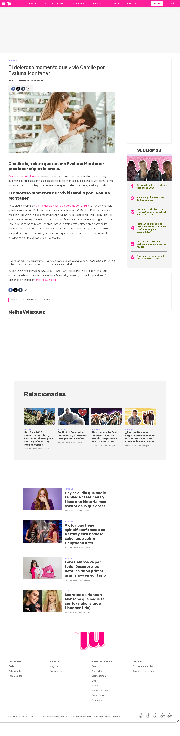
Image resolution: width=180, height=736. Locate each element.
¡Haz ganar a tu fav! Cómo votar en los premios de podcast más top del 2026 (104, 437)
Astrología (130, 3)
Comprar (157, 3)
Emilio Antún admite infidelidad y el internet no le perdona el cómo (73, 435)
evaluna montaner (30, 300)
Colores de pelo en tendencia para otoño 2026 (151, 186)
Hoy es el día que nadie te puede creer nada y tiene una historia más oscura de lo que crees (85, 499)
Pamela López (43, 449)
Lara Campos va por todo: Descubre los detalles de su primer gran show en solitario (85, 569)
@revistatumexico (46, 279)
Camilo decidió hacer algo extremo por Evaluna (63, 205)
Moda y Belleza (100, 3)
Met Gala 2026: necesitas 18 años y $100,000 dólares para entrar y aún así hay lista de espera (38, 438)
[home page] (9, 3)
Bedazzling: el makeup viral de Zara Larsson (150, 198)
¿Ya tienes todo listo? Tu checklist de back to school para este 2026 (151, 212)
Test (45, 3)
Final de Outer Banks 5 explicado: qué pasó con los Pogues (151, 244)
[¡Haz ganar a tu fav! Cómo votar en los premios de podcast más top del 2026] (106, 416)
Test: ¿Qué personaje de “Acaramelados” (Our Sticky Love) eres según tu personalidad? (151, 227)
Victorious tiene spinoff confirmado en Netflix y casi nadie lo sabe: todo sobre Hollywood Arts (85, 534)
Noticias (12, 60)
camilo (47, 300)
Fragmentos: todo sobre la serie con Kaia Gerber (150, 257)
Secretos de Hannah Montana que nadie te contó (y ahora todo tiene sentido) (84, 601)
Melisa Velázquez (35, 80)
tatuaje (13, 300)
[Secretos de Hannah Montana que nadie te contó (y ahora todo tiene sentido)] (42, 601)
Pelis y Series (79, 3)
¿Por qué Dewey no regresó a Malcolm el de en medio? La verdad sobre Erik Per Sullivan (140, 437)
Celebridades (59, 3)
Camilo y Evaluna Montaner (24, 176)
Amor (116, 3)
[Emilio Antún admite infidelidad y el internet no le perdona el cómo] (73, 416)
